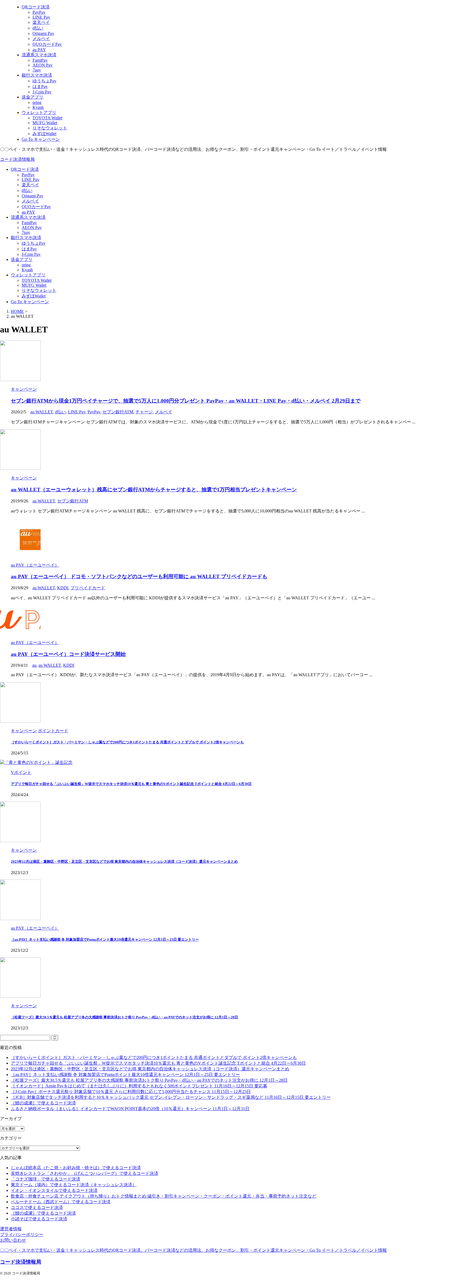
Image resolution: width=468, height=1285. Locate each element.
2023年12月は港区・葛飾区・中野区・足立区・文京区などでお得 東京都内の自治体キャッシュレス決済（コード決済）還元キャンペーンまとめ (124, 861)
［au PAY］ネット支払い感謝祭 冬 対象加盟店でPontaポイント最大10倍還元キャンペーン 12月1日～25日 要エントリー (105, 939)
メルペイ (30, 201)
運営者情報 (11, 1229)
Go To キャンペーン (30, 301)
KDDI (62, 588)
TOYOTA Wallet (36, 280)
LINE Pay (30, 179)
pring (26, 265)
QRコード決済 (25, 169)
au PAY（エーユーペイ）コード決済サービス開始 (68, 654)
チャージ (144, 412)
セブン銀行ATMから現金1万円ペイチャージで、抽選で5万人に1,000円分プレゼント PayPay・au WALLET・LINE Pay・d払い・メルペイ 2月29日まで (185, 401)
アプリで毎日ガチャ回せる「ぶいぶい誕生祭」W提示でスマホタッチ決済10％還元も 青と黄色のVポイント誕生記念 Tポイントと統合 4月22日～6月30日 (131, 784)
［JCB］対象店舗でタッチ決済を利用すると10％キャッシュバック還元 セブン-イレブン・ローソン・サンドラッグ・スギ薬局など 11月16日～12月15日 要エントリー (171, 1097)
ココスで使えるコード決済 (37, 1207)
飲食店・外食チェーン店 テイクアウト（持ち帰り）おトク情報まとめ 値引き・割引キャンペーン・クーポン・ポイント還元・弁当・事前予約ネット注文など (163, 1196)
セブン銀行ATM (117, 412)
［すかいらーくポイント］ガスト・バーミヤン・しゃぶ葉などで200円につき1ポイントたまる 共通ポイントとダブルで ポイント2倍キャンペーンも (127, 742)
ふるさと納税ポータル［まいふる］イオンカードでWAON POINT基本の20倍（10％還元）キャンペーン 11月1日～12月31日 (130, 1108)
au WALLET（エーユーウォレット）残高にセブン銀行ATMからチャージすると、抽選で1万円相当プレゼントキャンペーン (154, 489)
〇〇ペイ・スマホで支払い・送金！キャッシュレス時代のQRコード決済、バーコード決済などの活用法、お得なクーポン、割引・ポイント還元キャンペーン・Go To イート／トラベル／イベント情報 (193, 1250)
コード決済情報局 (17, 159)
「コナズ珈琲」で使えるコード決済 (45, 1179)
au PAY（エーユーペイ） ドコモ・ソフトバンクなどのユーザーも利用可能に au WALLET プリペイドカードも (139, 576)
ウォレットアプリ (28, 275)
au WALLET (41, 412)
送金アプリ (21, 259)
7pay (26, 232)
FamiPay (29, 222)
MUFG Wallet (34, 285)
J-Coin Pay (31, 254)
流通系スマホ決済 (28, 217)
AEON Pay (32, 227)
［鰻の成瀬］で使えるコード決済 (43, 1103)
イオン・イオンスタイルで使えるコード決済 (54, 1190)
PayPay (28, 174)
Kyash (27, 269)
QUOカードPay (36, 206)
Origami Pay (32, 196)
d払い (27, 190)
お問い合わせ (13, 1240)
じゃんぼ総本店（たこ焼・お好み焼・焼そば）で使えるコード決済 (76, 1167)
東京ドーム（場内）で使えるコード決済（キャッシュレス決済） (73, 1184)
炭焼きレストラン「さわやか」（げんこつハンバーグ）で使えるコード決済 (84, 1173)
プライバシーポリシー (21, 1234)
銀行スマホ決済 (26, 237)
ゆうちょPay (34, 243)
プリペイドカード (87, 588)
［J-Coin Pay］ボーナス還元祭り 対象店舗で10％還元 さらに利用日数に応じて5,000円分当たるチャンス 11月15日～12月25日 (131, 1091)
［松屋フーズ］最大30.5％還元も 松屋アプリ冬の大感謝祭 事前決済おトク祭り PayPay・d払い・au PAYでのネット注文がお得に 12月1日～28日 (124, 1017)
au (34, 665)
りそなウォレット (39, 290)
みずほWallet (34, 296)
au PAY (28, 212)
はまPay (29, 249)
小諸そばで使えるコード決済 (39, 1219)
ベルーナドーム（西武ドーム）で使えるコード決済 (60, 1201)
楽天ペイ (30, 184)
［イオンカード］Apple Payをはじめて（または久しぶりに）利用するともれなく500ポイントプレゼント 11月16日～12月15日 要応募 (139, 1086)
